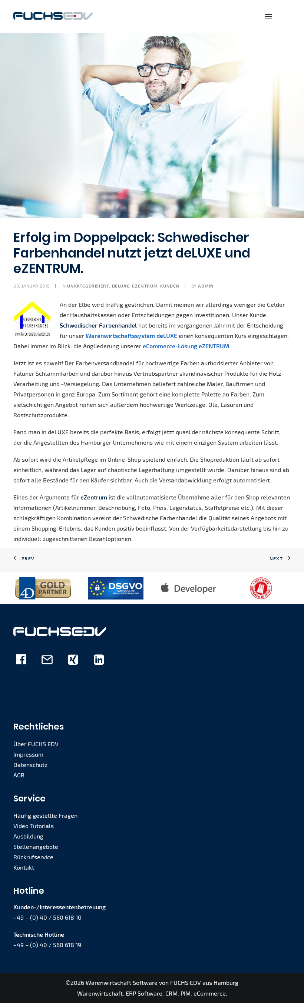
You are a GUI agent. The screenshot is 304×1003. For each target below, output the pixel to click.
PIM (186, 993)
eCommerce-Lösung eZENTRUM (186, 345)
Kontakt (23, 867)
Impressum (28, 754)
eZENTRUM (145, 285)
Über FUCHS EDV (36, 743)
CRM (171, 993)
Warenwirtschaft (100, 993)
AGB (18, 774)
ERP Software (144, 993)
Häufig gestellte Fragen (45, 815)
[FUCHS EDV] (53, 16)
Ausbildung (28, 836)
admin (206, 285)
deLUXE (121, 285)
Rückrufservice (33, 856)
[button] (268, 16)
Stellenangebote (35, 846)
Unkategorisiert (88, 285)
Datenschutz (30, 764)
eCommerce (210, 993)
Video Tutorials (33, 825)
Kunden (169, 285)
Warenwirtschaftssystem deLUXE (131, 335)
